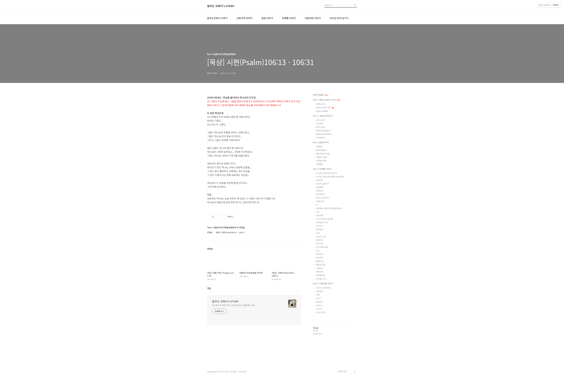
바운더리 (319, 240)
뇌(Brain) (319, 268)
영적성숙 (319, 229)
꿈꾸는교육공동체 (323, 130)
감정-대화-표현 (322, 247)
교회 (318, 233)
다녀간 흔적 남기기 (339, 18)
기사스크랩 (320, 312)
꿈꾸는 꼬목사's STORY (220, 6)
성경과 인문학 (321, 157)
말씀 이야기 (267, 18)
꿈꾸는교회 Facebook (347, 362)
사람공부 (319, 291)
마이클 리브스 (321, 278)
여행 (318, 294)
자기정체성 (320, 194)
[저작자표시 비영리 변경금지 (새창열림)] (240, 217)
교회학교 (319, 180)
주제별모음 (320, 275)
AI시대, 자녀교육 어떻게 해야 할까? (330, 176)
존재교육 (319, 190)
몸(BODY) (320, 261)
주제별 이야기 (289, 18)
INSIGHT (319, 301)
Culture (319, 305)
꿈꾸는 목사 (320, 104)
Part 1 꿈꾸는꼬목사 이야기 (325, 99)
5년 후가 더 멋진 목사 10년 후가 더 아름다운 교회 (233, 305)
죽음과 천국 (320, 264)
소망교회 (319, 123)
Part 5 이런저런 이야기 (323, 283)
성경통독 (319, 164)
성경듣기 (319, 146)
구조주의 (319, 226)
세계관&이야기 (322, 222)
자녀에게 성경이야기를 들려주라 (329, 208)
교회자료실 (320, 137)
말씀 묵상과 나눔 (323, 153)
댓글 (209, 288)
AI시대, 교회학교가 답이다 (326, 173)
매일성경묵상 (321, 150)
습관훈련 (319, 187)
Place (318, 298)
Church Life (321, 236)
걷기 (318, 250)
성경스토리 (320, 201)
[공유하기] (216, 217)
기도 (318, 211)
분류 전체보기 (319, 94)
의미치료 (319, 243)
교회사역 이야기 (244, 18)
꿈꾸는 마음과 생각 (324, 107)
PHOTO (319, 308)
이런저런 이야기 (313, 18)
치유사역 (319, 257)
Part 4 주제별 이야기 (322, 168)
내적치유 (319, 254)
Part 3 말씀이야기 (321, 142)
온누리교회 (320, 120)
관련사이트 (342, 371)
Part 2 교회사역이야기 (323, 115)
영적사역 (319, 271)
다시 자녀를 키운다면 (324, 218)
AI (317, 204)
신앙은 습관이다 (322, 183)
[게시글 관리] (220, 217)
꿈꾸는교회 (320, 127)
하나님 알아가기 (322, 197)
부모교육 (319, 215)
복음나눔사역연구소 (324, 134)
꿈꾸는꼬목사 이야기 (217, 18)
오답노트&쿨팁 (322, 111)
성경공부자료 (321, 160)
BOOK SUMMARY (323, 287)
